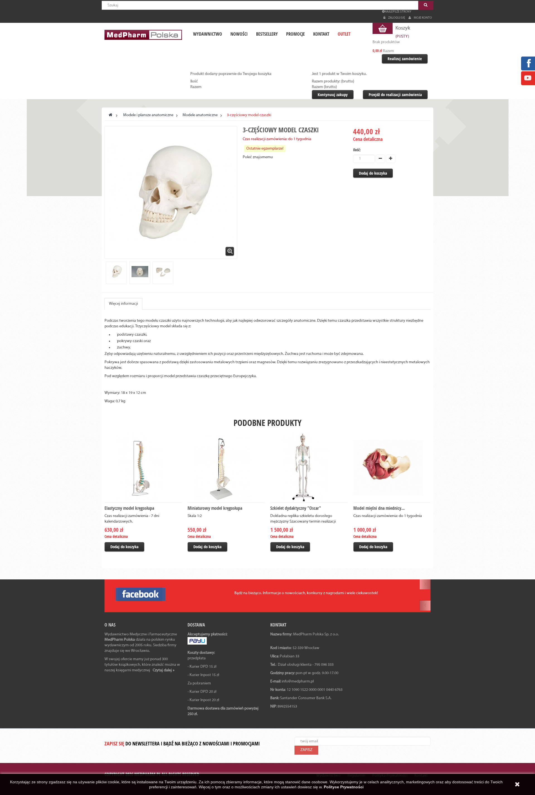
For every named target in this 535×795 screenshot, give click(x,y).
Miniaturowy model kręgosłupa (215, 508)
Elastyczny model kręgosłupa (129, 508)
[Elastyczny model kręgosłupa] (143, 468)
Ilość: (357, 149)
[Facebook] (527, 63)
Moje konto (423, 17)
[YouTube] (527, 78)
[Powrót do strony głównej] (110, 115)
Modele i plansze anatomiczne (148, 115)
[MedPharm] (143, 35)
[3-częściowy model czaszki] (116, 271)
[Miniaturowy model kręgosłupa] (226, 468)
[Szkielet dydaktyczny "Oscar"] (309, 468)
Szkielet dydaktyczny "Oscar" (295, 508)
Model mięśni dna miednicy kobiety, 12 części (387, 512)
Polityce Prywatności (344, 787)
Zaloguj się (397, 17)
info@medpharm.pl (298, 681)
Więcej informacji (123, 304)
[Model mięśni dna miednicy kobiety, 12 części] (392, 468)
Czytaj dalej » (163, 670)
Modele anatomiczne (200, 115)
